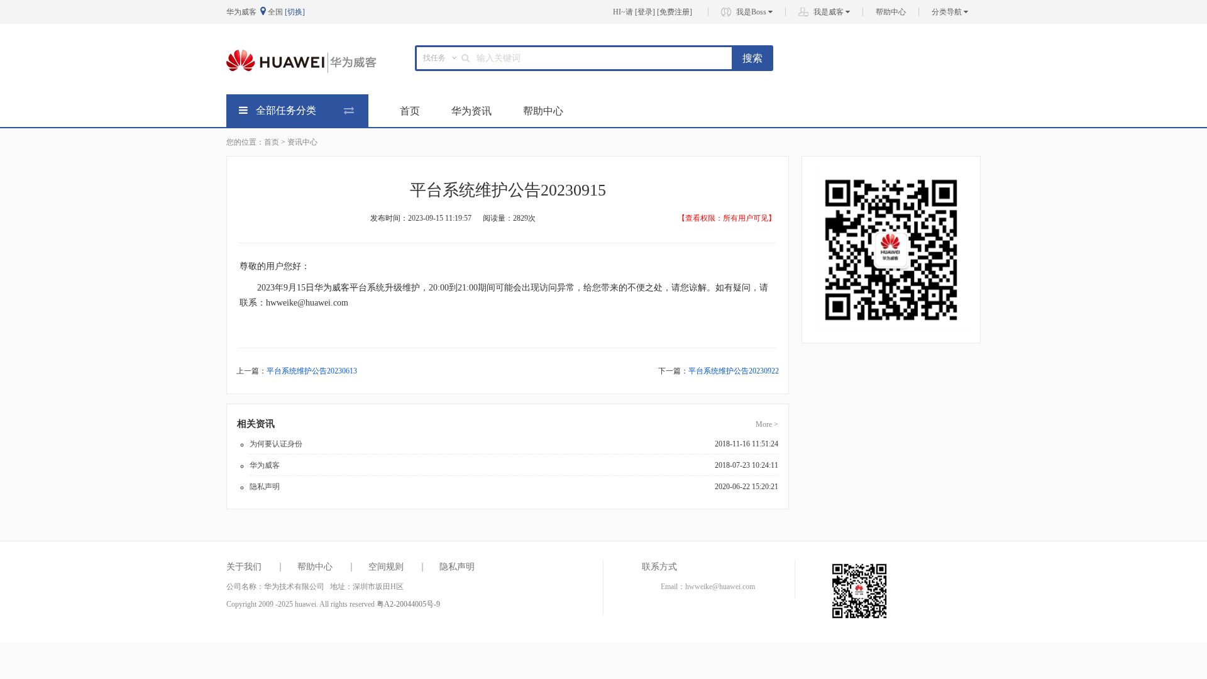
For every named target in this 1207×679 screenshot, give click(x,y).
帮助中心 (891, 12)
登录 (645, 12)
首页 (410, 111)
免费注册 (674, 12)
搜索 (752, 58)
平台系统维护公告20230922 (733, 371)
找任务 (434, 57)
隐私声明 (265, 486)
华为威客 (265, 465)
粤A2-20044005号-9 (408, 604)
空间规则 (386, 566)
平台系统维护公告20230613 (312, 371)
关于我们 (244, 566)
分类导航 (948, 12)
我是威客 (829, 12)
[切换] (295, 12)
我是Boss (752, 12)
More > (767, 424)
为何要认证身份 (276, 443)
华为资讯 (471, 111)
